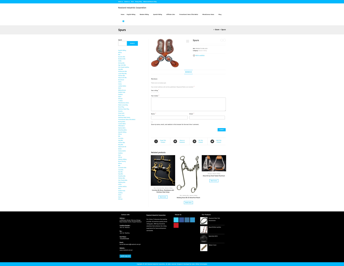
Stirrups (210, 173)
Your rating (155, 90)
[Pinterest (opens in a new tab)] (217, 2)
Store (132, 1)
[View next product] (224, 40)
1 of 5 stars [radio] (151, 92)
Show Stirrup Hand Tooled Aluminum (214, 176)
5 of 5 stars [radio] (158, 92)
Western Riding (203, 50)
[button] (187, 41)
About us (120, 1)
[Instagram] (187, 219)
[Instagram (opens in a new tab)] (219, 2)
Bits (155, 188)
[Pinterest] (176, 225)
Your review (155, 96)
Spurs (223, 30)
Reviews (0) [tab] (188, 72)
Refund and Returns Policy (150, 1)
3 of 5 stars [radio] (155, 92)
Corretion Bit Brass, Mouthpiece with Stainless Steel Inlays (163, 191)
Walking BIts (185, 195)
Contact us (127, 1)
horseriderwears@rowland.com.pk (130, 244)
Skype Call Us (125, 256)
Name (153, 114)
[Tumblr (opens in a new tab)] (223, 2)
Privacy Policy (138, 1)
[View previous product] (221, 40)
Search (120, 40)
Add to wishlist (200, 55)
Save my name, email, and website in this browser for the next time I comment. (175, 124)
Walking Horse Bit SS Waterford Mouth (188, 197)
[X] (176, 219)
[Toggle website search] (127, 21)
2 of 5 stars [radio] (153, 92)
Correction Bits (160, 188)
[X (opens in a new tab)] (213, 2)
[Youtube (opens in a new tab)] (225, 2)
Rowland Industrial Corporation (132, 8)
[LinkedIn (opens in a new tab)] (221, 2)
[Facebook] (181, 219)
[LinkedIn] (192, 219)
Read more (163, 197)
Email (191, 114)
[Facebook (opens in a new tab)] (215, 2)
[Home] (212, 30)
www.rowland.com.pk (126, 250)
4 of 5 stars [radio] (156, 92)
